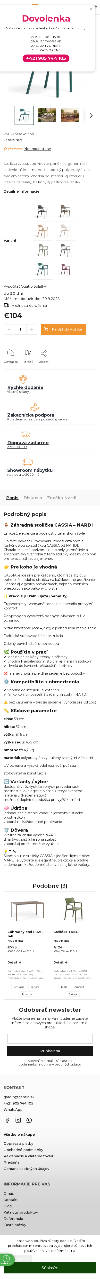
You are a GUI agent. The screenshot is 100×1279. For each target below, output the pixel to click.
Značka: (13, 140)
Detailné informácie (21, 191)
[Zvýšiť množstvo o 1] (31, 329)
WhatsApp (13, 1109)
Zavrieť (84, 368)
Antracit (19, 987)
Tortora (35, 987)
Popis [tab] (12, 497)
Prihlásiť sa (50, 1051)
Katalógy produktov (21, 1212)
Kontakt (11, 1200)
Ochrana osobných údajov (26, 1169)
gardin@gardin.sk (19, 1097)
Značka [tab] (61, 497)
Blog (8, 1206)
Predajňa (11, 1162)
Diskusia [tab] (33, 497)
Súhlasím (50, 1267)
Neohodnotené (37, 148)
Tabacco (27, 994)
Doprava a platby (18, 1143)
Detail (12, 962)
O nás (9, 1193)
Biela (64, 987)
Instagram (18, 1120)
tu (73, 1251)
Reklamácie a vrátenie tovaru (29, 1156)
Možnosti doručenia (29, 305)
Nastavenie (22, 1258)
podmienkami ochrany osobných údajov (50, 1064)
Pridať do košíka (67, 329)
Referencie (13, 1218)
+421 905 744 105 (18, 1103)
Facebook (7, 1120)
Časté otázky (15, 1225)
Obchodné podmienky (23, 1150)
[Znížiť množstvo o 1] (9, 329)
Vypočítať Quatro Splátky (25, 286)
